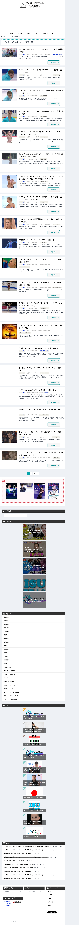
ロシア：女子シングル (24, 267)
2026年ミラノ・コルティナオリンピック (33, 836)
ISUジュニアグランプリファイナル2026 (34, 583)
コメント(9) (22, 373)
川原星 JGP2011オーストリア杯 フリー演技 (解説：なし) (40, 348)
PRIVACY (50, 898)
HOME (11, 33)
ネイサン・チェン (8, 677)
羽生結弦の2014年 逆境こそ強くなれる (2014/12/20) (17, 853)
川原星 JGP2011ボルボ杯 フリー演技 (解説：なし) (37, 390)
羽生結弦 (6, 617)
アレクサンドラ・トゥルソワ (11, 695)
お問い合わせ (51, 902)
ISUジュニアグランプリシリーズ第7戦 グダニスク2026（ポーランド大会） (34, 600)
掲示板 (49, 905)
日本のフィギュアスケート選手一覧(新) (33, 797)
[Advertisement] (32, 21)
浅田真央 (6, 642)
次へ (35, 473)
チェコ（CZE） (44, 137)
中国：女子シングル (57, 287)
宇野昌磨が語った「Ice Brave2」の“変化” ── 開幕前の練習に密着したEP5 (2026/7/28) (34, 532)
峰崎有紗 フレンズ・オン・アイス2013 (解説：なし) (37, 240)
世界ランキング (46, 33)
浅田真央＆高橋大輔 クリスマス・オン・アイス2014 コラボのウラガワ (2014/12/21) (26, 857)
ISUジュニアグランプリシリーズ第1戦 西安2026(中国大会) (19, 864)
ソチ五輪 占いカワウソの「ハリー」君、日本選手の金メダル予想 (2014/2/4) (23, 850)
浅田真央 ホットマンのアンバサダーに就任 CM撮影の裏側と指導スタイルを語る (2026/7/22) (35, 549)
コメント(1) (22, 75)
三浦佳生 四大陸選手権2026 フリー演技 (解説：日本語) (18, 867)
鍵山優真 (6, 624)
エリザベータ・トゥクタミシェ (11, 692)
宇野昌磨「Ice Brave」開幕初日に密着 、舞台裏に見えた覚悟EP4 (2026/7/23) (34, 566)
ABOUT (53, 33)
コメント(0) (22, 95)
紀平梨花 (6, 645)
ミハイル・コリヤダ (9, 681)
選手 (37, 33)
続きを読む (53, 62)
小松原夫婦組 (7, 667)
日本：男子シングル (57, 54)
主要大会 (29, 33)
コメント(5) (22, 54)
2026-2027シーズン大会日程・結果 (32, 744)
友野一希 (6, 638)
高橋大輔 (6, 627)
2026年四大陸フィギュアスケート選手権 (14, 860)
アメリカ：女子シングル (25, 332)
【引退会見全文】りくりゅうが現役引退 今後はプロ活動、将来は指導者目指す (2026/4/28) (27, 846)
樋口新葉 (6, 660)
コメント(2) (22, 287)
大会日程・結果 (19, 33)
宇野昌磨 (6, 620)
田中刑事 (6, 631)
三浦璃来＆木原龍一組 (9, 674)
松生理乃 (6, 663)
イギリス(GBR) (56, 75)
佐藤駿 (5, 635)
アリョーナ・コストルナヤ (10, 699)
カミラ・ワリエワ (8, 688)
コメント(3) (22, 414)
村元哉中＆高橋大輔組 (9, 670)
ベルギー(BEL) (56, 437)
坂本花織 (6, 649)
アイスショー (43, 242)
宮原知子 (6, 652)
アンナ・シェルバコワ (9, 685)
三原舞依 (6, 656)
